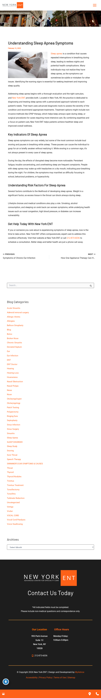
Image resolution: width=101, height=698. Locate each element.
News (9, 390)
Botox (9, 334)
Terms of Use (60, 677)
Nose (9, 394)
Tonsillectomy (13, 489)
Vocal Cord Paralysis (16, 520)
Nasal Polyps (13, 386)
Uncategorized (13, 502)
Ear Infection (12, 355)
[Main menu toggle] (94, 5)
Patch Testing (13, 407)
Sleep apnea (56, 53)
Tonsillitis (11, 494)
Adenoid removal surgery (18, 312)
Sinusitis (11, 433)
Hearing (10, 368)
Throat (10, 468)
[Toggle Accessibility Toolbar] (6, 682)
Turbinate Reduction (15, 498)
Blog (9, 330)
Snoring (10, 450)
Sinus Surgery (13, 429)
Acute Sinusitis (13, 308)
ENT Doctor (12, 364)
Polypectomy (12, 412)
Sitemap (71, 677)
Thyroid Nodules (14, 476)
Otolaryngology (13, 403)
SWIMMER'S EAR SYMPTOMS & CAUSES (25, 463)
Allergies (11, 321)
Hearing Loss (13, 373)
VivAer (10, 511)
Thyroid (10, 472)
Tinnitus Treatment (15, 485)
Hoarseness (12, 377)
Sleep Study (12, 446)
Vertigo (10, 507)
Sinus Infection (13, 425)
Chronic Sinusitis (14, 342)
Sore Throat (12, 455)
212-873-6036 (73, 238)
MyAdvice (79, 672)
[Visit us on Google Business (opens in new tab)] (3, 694)
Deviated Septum (14, 347)
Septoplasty (12, 420)
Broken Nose (12, 338)
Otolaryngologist (14, 399)
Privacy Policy (45, 677)
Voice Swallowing (15, 524)
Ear (8, 351)
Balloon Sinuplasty (15, 325)
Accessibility (31, 677)
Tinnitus (10, 481)
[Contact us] (97, 694)
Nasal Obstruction (15, 381)
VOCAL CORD (13, 515)
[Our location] (90, 694)
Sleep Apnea (12, 438)
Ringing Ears (12, 416)
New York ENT (18, 98)
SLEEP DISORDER (14, 442)
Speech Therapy (14, 459)
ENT (9, 360)
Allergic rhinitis (13, 317)
